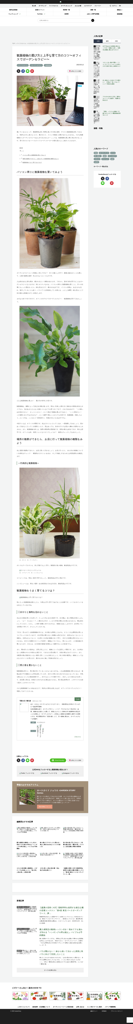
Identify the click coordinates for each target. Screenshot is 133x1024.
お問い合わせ (80, 1006)
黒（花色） (98, 156)
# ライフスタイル (23, 65)
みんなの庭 (78, 5)
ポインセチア (112, 156)
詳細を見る (77, 736)
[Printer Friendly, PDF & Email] (58, 760)
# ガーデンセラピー (36, 65)
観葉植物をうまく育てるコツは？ (32, 162)
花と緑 (34, 5)
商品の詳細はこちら (44, 806)
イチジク (97, 159)
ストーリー (98, 5)
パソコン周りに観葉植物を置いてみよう (34, 155)
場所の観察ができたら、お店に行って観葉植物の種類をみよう (41, 158)
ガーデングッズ (104, 153)
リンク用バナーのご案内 (94, 1006)
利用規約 (104, 1011)
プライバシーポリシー (117, 1011)
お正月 (96, 162)
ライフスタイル (53, 5)
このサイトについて (23, 1006)
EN (120, 5)
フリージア (105, 159)
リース (113, 153)
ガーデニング (42, 5)
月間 (116, 41)
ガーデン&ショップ (66, 5)
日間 (98, 41)
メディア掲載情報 (110, 1006)
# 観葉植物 (48, 65)
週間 (107, 41)
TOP (13, 43)
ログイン (114, 5)
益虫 (104, 156)
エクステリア (88, 5)
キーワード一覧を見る (101, 166)
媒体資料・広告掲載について (41, 1006)
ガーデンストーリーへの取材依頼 (63, 1006)
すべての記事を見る (50, 970)
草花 (96, 153)
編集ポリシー (93, 1011)
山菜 (112, 159)
